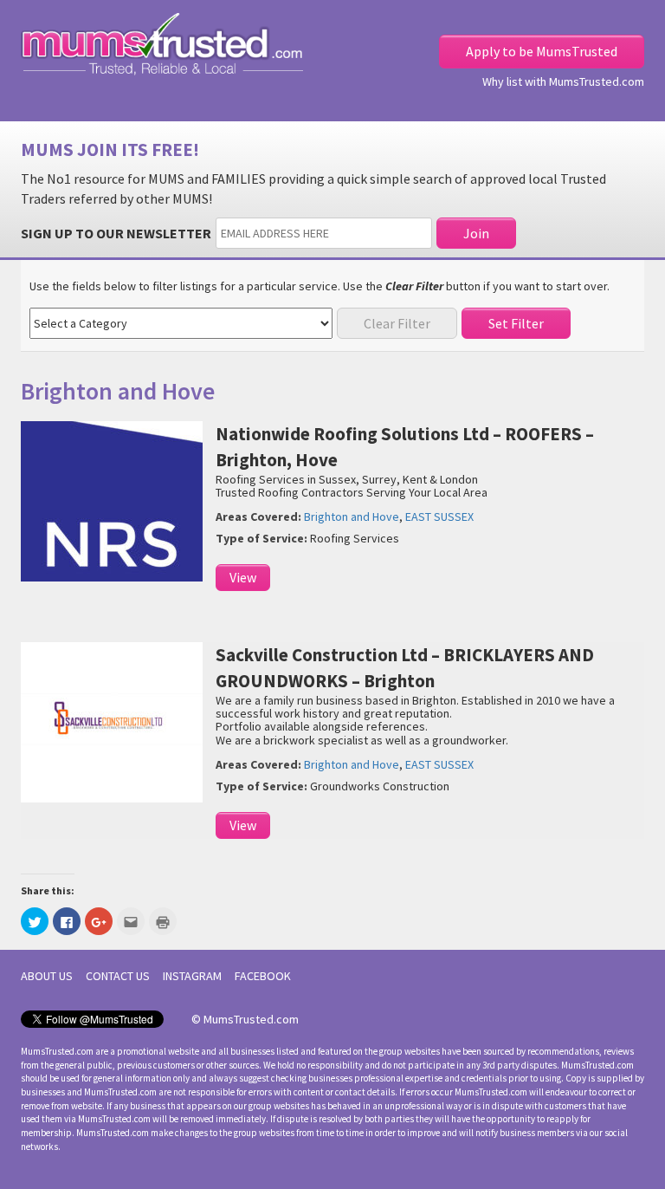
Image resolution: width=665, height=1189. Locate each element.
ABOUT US (47, 976)
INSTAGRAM (192, 976)
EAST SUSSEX (439, 516)
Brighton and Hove (351, 516)
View (242, 577)
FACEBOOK (263, 976)
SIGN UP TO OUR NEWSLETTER (116, 233)
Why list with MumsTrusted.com (563, 81)
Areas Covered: (258, 516)
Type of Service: (261, 538)
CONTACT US (118, 976)
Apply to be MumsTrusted (541, 51)
